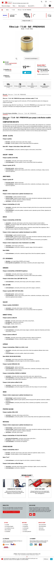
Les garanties (25, 526)
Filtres (31, 28)
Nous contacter (8, 529)
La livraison (25, 529)
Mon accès (41, 528)
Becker (22, 28)
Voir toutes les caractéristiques (31, 58)
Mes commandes (42, 524)
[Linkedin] (34, 514)
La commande (25, 528)
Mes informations (42, 526)
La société (7, 524)
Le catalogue (25, 524)
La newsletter (7, 531)
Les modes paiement (27, 531)
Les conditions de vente (9, 528)
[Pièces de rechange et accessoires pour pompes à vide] (6, 2)
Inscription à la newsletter (11, 512)
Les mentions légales (9, 526)
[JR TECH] (2, 10)
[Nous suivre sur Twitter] (30, 514)
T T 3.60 (27, 28)
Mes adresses (42, 529)
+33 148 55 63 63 (46, 1)
